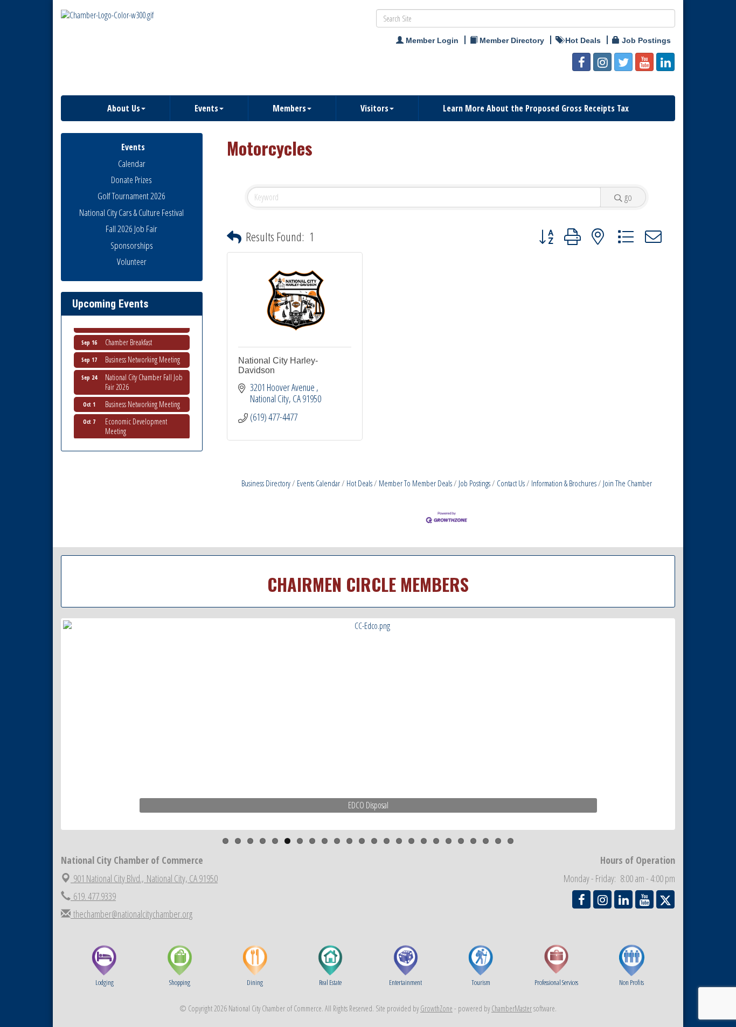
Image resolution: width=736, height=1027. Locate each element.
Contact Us (511, 483)
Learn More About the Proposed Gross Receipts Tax (536, 108)
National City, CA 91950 (145, 878)
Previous (47, 745)
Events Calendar (318, 483)
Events (206, 108)
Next (693, 745)
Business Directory (265, 483)
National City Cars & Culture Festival (131, 212)
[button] (234, 237)
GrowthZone (436, 1008)
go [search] (628, 197)
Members (289, 108)
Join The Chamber (627, 483)
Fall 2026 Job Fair (131, 228)
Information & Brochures (563, 483)
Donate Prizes (131, 179)
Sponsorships (131, 245)
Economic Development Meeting (136, 420)
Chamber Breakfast (128, 336)
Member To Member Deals (415, 483)
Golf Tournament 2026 (131, 196)
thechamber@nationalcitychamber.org (131, 913)
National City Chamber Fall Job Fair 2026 (144, 376)
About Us (123, 108)
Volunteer (132, 261)
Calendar (131, 163)
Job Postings (474, 483)
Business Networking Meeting (142, 353)
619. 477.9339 (93, 896)
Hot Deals (359, 483)
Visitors (374, 108)
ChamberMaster (511, 1008)
